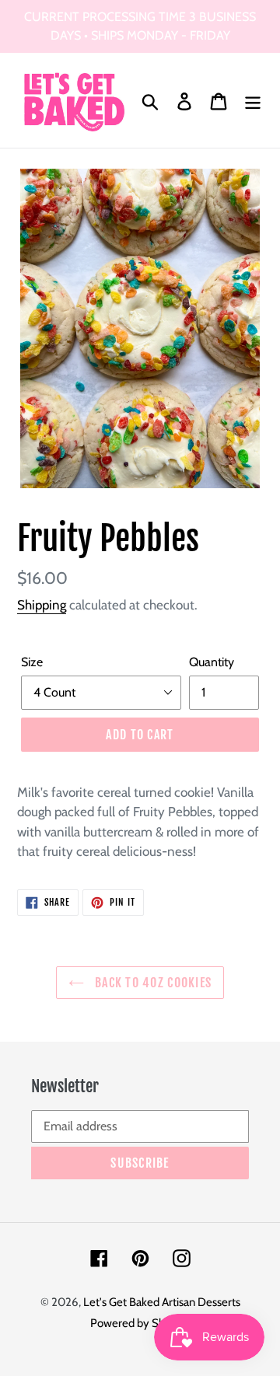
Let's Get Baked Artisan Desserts (161, 1302)
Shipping (41, 605)
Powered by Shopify (140, 1323)
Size (32, 662)
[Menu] (253, 100)
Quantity (211, 662)
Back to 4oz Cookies (152, 982)
